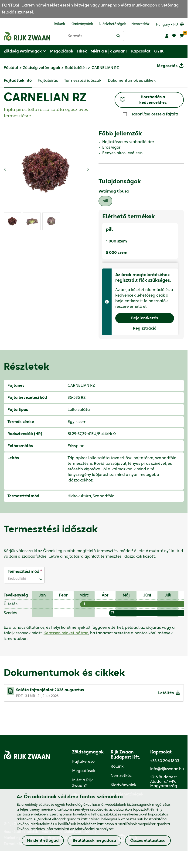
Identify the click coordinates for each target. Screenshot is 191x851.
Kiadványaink (123, 785)
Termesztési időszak (82, 80)
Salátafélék (76, 68)
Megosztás (167, 66)
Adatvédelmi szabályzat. (94, 829)
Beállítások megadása (94, 840)
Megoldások (83, 771)
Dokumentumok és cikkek (132, 80)
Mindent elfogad (43, 840)
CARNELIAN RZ (45, 98)
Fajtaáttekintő (18, 80)
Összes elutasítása (148, 840)
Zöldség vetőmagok (41, 68)
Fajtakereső (83, 761)
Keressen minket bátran (66, 633)
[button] (21, 578)
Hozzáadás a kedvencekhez (153, 100)
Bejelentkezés (144, 318)
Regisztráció (144, 328)
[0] (182, 36)
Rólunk (117, 766)
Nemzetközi (122, 776)
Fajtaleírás (48, 80)
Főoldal (11, 68)
